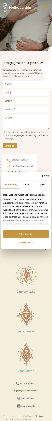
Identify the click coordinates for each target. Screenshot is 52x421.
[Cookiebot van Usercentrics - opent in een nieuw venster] (37, 176)
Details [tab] (27, 184)
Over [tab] (42, 184)
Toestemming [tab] (10, 184)
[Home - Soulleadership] (5, 8)
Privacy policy (27, 416)
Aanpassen (24, 242)
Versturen (10, 146)
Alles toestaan (26, 234)
